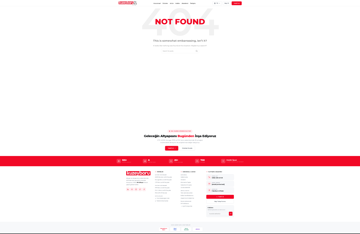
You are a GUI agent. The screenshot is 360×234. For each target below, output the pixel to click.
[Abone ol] (230, 214)
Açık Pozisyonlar (187, 206)
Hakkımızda (184, 177)
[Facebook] (144, 189)
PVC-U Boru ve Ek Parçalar (163, 190)
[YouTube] (132, 189)
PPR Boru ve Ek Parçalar (162, 187)
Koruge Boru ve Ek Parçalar (163, 179)
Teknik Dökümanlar (162, 201)
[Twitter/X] (140, 189)
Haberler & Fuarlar (186, 185)
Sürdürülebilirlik (185, 187)
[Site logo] (127, 3)
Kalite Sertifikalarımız (187, 195)
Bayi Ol (227, 3)
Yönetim (183, 179)
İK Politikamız (185, 203)
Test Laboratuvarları (187, 193)
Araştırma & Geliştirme (187, 198)
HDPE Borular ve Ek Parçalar (163, 177)
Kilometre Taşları (186, 182)
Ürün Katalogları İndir (163, 198)
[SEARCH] (197, 51)
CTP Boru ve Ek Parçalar (162, 182)
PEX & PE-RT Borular (161, 193)
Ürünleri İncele (187, 148)
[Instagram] (136, 189)
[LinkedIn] (128, 189)
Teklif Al (237, 3)
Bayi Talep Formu (220, 201)
